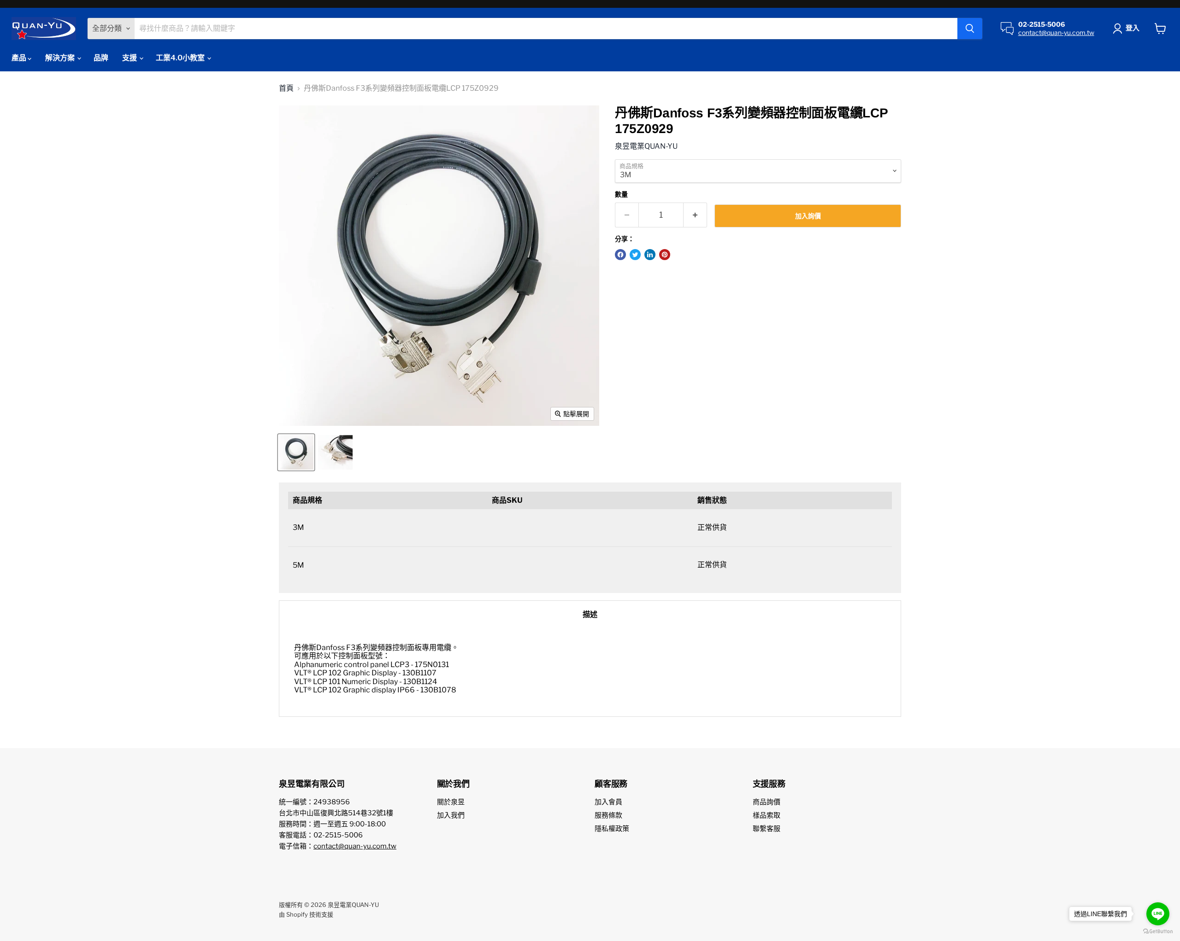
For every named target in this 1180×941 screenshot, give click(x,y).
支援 (130, 57)
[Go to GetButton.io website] (1158, 932)
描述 (590, 614)
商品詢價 (766, 802)
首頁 (286, 88)
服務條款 (608, 815)
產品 (20, 57)
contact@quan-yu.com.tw (1056, 32)
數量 (621, 194)
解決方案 (60, 57)
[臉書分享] (620, 254)
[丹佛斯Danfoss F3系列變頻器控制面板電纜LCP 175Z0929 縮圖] (296, 452)
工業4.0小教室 (181, 57)
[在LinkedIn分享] (649, 254)
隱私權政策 (612, 829)
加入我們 (451, 815)
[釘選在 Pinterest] (664, 254)
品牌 (101, 57)
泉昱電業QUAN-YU (646, 146)
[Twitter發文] (635, 254)
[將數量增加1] (695, 215)
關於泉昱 (451, 802)
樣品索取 (766, 815)
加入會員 (608, 802)
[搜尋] (969, 28)
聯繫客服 (766, 829)
